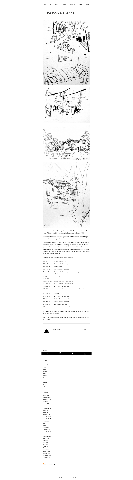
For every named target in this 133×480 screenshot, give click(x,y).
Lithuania (45, 375)
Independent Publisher (60, 477)
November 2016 (47, 431)
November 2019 (47, 397)
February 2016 (46, 451)
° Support (80, 4)
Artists (44, 362)
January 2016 (46, 453)
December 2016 (47, 429)
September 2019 (47, 399)
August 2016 (46, 438)
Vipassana (47, 242)
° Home (45, 4)
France (44, 373)
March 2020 (46, 395)
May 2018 (45, 410)
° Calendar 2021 (72, 4)
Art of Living (77, 247)
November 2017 (47, 419)
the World (45, 384)
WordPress (75, 477)
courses (47, 253)
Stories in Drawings (49, 464)
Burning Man (46, 365)
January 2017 (46, 427)
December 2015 (47, 455)
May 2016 (45, 444)
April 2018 (45, 412)
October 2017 (46, 421)
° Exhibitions (63, 4)
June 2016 (45, 442)
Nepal (51, 9)
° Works (56, 4)
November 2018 (47, 408)
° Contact (87, 4)
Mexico (44, 377)
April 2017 (45, 423)
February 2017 (46, 425)
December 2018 (47, 406)
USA (44, 386)
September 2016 (47, 436)
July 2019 (45, 401)
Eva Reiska (46, 9)
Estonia (44, 369)
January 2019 (46, 403)
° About (50, 4)
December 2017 (47, 416)
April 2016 (45, 447)
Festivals (45, 371)
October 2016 (46, 434)
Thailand (45, 382)
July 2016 (45, 440)
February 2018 (46, 414)
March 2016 (46, 449)
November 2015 (47, 457)
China (44, 367)
